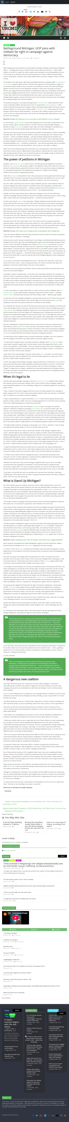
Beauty (6, 860)
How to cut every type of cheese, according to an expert (56, 824)
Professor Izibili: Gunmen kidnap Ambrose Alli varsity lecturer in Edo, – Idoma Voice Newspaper (34, 1047)
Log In (7, 2)
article (21, 549)
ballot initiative (42, 244)
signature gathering (20, 122)
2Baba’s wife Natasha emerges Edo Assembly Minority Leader (33, 1071)
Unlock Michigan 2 (51, 105)
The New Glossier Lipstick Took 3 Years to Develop (18, 879)
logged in (13, 842)
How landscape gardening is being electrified (56, 1027)
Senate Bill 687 (8, 310)
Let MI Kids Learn (41, 109)
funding (58, 362)
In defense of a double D (10, 940)
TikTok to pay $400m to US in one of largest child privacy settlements (55, 1017)
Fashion (19, 860)
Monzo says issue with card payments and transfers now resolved (55, 1065)
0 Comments (35, 58)
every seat (18, 127)
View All (62, 856)
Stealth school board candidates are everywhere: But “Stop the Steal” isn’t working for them (32, 802)
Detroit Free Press (42, 381)
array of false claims (38, 408)
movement (12, 587)
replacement (28, 545)
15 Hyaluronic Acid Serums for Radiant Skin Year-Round (19, 899)
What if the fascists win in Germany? (13, 992)
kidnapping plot (60, 188)
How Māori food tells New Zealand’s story (12, 1055)
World (12, 45)
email (8, 693)
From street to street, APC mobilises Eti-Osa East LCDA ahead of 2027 (24, 966)
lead (34, 621)
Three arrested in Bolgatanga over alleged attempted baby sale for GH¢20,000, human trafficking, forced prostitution (33, 864)
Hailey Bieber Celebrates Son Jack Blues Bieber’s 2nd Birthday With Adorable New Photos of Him (31, 986)
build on (42, 354)
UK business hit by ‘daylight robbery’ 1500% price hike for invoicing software (56, 1046)
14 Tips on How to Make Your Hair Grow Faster (17, 892)
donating (6, 333)
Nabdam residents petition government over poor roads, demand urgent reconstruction (29, 886)
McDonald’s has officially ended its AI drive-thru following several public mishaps (34, 1083)
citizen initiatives (15, 166)
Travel (6, 1016)
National (6, 45)
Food (6, 1014)
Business (12, 860)
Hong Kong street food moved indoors (11, 1047)
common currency (41, 577)
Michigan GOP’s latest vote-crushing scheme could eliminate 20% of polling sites (35, 231)
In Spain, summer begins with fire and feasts (11, 1023)
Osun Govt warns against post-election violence (17, 973)
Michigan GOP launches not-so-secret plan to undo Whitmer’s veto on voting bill (34, 119)
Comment (57, 929)
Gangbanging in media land (11, 959)
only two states (19, 164)
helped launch (22, 326)
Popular (13, 929)
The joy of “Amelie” (9, 953)
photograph (19, 530)
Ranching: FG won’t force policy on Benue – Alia (17, 979)
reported (20, 201)
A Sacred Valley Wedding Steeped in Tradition (12, 823)
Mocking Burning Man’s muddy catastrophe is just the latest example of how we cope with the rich (34, 826)
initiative (9, 766)
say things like (53, 342)
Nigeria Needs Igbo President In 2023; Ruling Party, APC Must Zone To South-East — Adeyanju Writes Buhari (34, 809)
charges (46, 534)
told (54, 516)
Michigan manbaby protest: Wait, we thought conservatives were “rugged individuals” (36, 540)
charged (56, 300)
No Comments (16, 935)
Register (13, 2)
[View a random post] (65, 38)
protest (44, 525)
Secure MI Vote (42, 103)
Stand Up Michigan (53, 489)
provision (13, 176)
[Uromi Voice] (4, 38)
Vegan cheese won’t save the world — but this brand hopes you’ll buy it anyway (34, 1059)
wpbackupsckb (17, 58)
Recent (35, 929)
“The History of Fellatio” (10, 933)
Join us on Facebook (9, 850)
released (36, 406)
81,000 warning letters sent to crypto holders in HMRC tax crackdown (56, 1055)
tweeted (37, 399)
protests (47, 561)
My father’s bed (7, 946)
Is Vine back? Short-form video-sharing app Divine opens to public (56, 1036)
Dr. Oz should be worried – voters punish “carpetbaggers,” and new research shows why (34, 1017)
